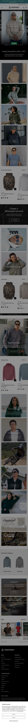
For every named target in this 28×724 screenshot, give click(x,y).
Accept (13, 714)
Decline (13, 717)
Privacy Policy (20, 711)
